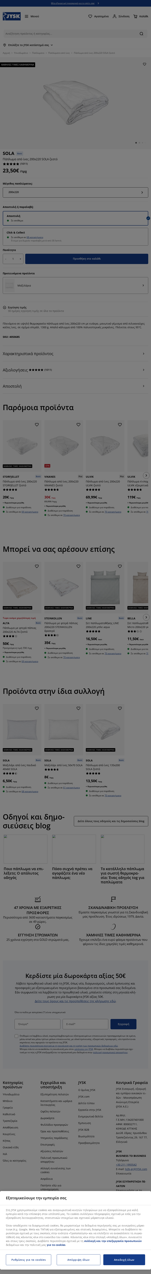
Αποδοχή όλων (124, 1259)
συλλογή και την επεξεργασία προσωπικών (113, 1241)
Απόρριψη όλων (78, 1259)
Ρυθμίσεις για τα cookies (28, 1259)
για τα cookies (56, 1245)
